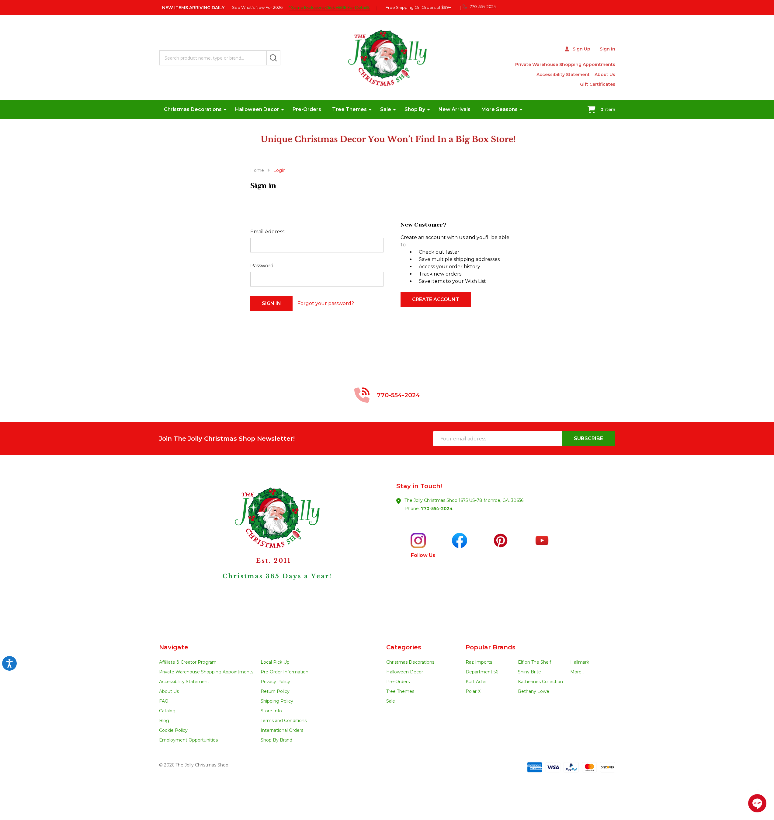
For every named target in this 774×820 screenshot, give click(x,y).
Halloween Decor (257, 109)
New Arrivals (454, 109)
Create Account (435, 299)
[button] (273, 549)
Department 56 (482, 672)
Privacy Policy (275, 681)
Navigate (173, 647)
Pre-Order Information (284, 672)
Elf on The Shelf (534, 662)
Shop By (414, 109)
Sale (385, 109)
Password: (262, 266)
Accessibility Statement (563, 74)
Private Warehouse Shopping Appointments (565, 64)
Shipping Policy (277, 701)
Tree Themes (349, 109)
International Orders (282, 730)
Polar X (473, 691)
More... (577, 672)
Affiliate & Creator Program (188, 662)
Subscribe (588, 438)
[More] (225, 109)
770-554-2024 (437, 508)
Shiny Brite (529, 672)
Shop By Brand (276, 740)
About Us (605, 74)
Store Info (271, 711)
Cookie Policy (173, 730)
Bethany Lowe (533, 691)
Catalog (167, 711)
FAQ (163, 701)
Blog (164, 720)
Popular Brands (490, 647)
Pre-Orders (307, 109)
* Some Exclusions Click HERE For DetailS (329, 7)
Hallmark (579, 662)
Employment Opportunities (188, 740)
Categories (403, 647)
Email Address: (267, 232)
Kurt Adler (476, 681)
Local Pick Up (275, 662)
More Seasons (499, 109)
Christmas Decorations (193, 109)
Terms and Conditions (284, 720)
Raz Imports (479, 662)
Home (257, 170)
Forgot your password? (325, 303)
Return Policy (275, 691)
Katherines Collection (540, 681)
